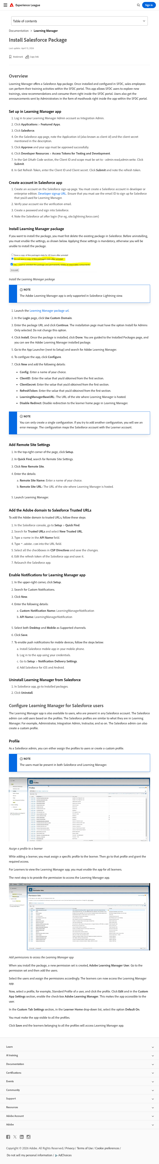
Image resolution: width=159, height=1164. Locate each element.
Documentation (19, 31)
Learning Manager (46, 31)
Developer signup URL (52, 193)
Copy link (34, 56)
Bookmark (18, 56)
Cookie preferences (107, 1148)
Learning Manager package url (49, 310)
